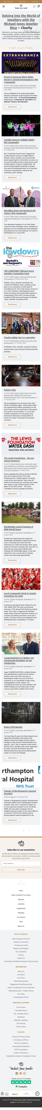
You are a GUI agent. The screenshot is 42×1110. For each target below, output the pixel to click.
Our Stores (22, 1)
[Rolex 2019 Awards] (21, 713)
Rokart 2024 (10, 390)
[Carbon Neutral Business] (37, 1093)
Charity (16, 85)
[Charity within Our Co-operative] (21, 323)
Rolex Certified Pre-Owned (21, 895)
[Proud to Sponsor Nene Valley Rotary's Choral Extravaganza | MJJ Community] (21, 62)
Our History (21, 978)
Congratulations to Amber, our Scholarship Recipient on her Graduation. (19, 660)
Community (32, 85)
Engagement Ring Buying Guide (21, 984)
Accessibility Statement (21, 1046)
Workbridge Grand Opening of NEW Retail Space (18, 528)
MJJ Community (25, 395)
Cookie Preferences (21, 1053)
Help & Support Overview (21, 939)
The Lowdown (25, 218)
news (35, 341)
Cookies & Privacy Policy (21, 1037)
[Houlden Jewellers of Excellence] (26, 1093)
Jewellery (21, 904)
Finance (21, 955)
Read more (12, 107)
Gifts (21, 922)
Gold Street (7, 218)
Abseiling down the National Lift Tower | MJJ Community (20, 212)
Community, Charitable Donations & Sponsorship (21, 961)
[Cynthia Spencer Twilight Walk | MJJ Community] (21, 125)
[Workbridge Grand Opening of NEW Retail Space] (21, 512)
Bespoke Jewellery (21, 1020)
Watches (21, 899)
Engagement (21, 908)
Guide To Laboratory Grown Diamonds (21, 988)
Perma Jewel (21, 1027)
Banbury (17, 341)
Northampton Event (19, 87)
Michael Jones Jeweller (19, 1100)
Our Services (21, 1007)
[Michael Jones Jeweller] (21, 6)
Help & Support (8, 1)
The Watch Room (21, 1010)
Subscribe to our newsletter (21, 850)
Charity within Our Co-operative (19, 337)
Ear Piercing (21, 1023)
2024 (12, 277)
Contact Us (35, 1)
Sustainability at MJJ (21, 997)
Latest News (28, 533)
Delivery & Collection (21, 942)
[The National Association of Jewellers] (4, 1093)
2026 (12, 85)
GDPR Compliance (21, 1050)
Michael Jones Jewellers (12, 395)
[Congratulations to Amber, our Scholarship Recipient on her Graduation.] (21, 643)
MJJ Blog (21, 994)
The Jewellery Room (21, 1014)
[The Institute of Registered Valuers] (15, 1093)
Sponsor (29, 87)
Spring (25, 468)
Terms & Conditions (21, 1043)
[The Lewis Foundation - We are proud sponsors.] (21, 444)
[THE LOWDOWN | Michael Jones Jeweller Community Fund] (21, 256)
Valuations (21, 1017)
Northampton (8, 87)
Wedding (21, 913)
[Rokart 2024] (21, 375)
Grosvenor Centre (9, 148)
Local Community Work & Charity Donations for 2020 (20, 594)
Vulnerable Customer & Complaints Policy (21, 1056)
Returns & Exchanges (21, 948)
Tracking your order (21, 945)
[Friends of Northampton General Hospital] (21, 776)
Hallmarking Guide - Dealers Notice (21, 991)
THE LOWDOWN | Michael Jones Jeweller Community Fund (19, 272)
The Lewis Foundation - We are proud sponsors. (19, 459)
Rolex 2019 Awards (13, 727)
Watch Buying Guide (21, 981)
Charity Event (23, 85)
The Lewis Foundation (29, 397)
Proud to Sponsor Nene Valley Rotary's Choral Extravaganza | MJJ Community (21, 80)
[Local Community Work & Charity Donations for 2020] (21, 579)
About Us (21, 926)
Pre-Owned (21, 917)
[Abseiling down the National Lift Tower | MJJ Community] (21, 196)
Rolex (21, 891)
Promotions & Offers (21, 1040)
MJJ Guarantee (21, 952)
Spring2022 (31, 468)
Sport (19, 397)
